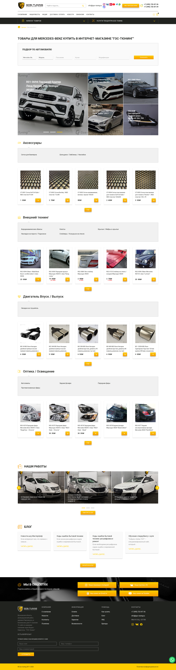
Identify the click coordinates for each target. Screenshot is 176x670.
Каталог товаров (33, 21)
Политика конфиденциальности (147, 667)
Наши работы (35, 14)
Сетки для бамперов (29, 155)
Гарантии (75, 620)
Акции (44, 14)
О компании (22, 14)
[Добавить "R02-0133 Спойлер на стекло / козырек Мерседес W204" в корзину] (125, 279)
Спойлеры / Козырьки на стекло (72, 234)
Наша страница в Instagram (99, 585)
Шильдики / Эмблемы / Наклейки (73, 155)
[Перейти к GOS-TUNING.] (19, 27)
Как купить (106, 612)
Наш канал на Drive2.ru (98, 593)
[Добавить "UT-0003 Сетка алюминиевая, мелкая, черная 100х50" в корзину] (96, 200)
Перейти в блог (88, 565)
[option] (53, 104)
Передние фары (104, 383)
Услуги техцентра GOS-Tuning (109, 21)
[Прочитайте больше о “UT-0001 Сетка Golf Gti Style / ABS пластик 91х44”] (38, 200)
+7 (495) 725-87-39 (151, 7)
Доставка (75, 616)
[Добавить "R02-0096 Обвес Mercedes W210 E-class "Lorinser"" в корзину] (154, 279)
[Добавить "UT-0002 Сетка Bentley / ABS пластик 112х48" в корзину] (67, 200)
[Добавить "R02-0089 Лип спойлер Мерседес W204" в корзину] (96, 279)
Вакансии (80, 14)
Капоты (62, 229)
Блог (103, 616)
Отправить (26, 654)
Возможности (77, 624)
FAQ (103, 620)
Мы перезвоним (130, 5)
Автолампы (25, 383)
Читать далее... (27, 546)
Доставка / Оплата (57, 14)
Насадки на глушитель (29, 308)
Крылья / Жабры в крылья (108, 229)
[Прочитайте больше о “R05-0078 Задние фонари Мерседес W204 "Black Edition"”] (124, 433)
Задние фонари (65, 383)
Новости (70, 14)
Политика (45, 624)
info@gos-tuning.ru (95, 6)
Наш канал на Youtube (141, 593)
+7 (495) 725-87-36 (151, 4)
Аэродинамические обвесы (31, 229)
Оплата (74, 612)
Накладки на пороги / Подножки (33, 234)
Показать (143, 57)
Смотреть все (88, 513)
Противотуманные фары (30, 388)
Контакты (90, 14)
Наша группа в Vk (141, 585)
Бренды (105, 624)
